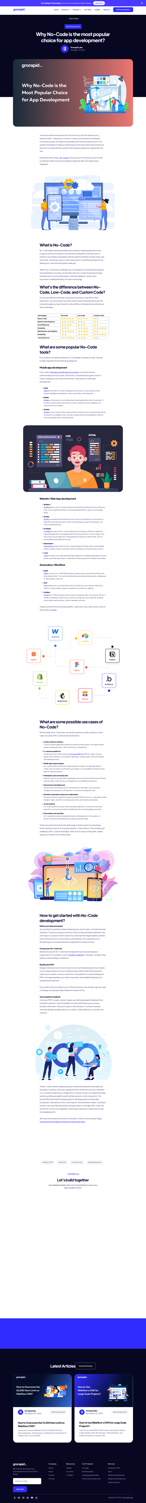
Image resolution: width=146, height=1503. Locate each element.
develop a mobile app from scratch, (65, 372)
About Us (106, 10)
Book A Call (99, 3)
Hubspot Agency (114, 1482)
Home (56, 10)
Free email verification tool (91, 1479)
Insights (97, 10)
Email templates (87, 1471)
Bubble (46, 400)
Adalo (46, 391)
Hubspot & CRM (114, 1468)
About (50, 1471)
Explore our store (97, 1325)
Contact (51, 1475)
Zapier (46, 573)
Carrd (46, 556)
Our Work (87, 10)
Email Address (79, 1204)
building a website (76, 955)
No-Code (64, 158)
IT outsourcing (77, 1162)
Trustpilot (69, 1475)
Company (47, 1216)
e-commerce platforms (75, 754)
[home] (23, 10)
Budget (77, 1216)
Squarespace (48, 546)
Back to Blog (73, 18)
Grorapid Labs (128, 1497)
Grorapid (85, 1468)
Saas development (94, 1162)
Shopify (46, 519)
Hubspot (47, 595)
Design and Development (117, 1479)
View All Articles (85, 1366)
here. (55, 610)
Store (110, 1471)
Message (47, 1229)
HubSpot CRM (47, 1162)
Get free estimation (123, 10)
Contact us (46, 1323)
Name (46, 1204)
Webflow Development (116, 1475)
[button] (67, 9)
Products (76, 10)
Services (65, 10)
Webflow (47, 507)
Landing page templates (90, 1475)
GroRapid (47, 531)
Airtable (46, 412)
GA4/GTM (62, 1162)
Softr (46, 585)
